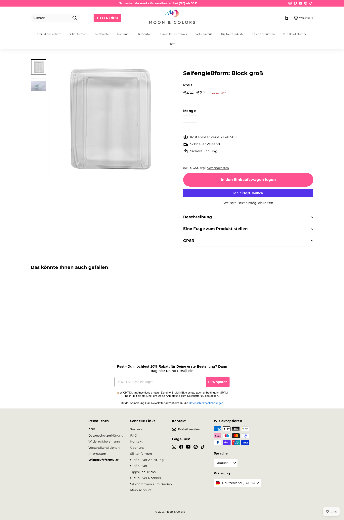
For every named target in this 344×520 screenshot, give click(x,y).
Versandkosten (218, 167)
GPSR (188, 240)
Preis (187, 85)
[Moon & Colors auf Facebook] (181, 447)
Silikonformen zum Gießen (151, 484)
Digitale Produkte (232, 33)
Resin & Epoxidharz (49, 33)
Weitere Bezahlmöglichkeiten (248, 203)
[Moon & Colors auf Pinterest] (196, 447)
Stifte (172, 43)
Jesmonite (123, 33)
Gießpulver (145, 33)
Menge (189, 111)
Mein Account (141, 490)
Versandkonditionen (104, 447)
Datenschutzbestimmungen (206, 402)
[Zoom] (110, 119)
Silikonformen (77, 33)
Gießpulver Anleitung (147, 460)
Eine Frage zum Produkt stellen (215, 228)
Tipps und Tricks (142, 472)
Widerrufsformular (103, 460)
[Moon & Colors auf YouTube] (188, 447)
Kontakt (136, 441)
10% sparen (218, 382)
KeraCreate (102, 33)
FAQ (133, 435)
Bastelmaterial (204, 33)
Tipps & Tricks (107, 18)
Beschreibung (197, 217)
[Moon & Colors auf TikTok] (203, 447)
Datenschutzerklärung (105, 435)
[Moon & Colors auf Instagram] (174, 447)
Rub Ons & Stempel (295, 33)
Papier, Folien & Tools (173, 33)
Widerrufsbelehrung (104, 441)
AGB (91, 429)
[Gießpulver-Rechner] (286, 18)
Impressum (97, 453)
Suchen (136, 429)
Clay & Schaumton (263, 33)
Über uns (137, 447)
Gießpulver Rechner (145, 478)
